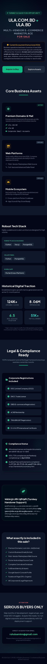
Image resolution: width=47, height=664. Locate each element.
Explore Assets (34, 69)
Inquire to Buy (12, 69)
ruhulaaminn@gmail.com (24, 634)
